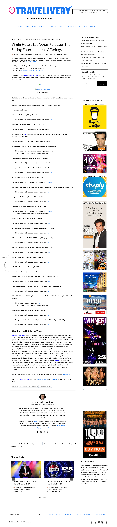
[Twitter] (95, 522)
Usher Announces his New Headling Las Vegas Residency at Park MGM (22, 443)
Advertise (68, 514)
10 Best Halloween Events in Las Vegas (92, 46)
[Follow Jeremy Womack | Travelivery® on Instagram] (44, 432)
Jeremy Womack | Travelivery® (23, 54)
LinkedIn (36, 421)
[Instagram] (99, 522)
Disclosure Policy (31, 61)
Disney (25, 134)
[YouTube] (102, 522)
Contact (59, 514)
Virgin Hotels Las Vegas (31, 75)
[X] (5, 263)
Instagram (54, 379)
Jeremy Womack (101, 514)
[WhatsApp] (5, 266)
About (51, 514)
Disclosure (77, 514)
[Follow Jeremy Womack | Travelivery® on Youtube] (47, 432)
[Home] (12, 39)
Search (39, 514)
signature (57, 360)
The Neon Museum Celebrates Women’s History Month (60, 442)
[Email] (5, 270)
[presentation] (26, 469)
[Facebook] (5, 260)
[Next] (71, 479)
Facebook (40, 379)
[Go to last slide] (13, 479)
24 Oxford (15, 386)
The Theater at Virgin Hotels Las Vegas (29, 386)
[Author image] (12, 54)
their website (66, 374)
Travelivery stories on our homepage (32, 70)
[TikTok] (106, 522)
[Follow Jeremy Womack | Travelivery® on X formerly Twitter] (41, 432)
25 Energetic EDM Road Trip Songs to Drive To (94, 63)
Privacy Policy (88, 514)
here (51, 120)
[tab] (39, 497)
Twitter (46, 379)
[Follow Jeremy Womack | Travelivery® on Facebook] (37, 432)
